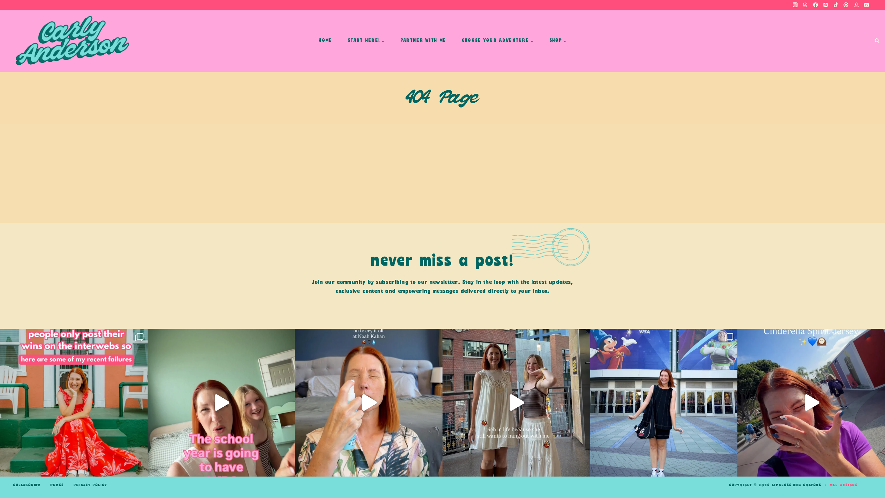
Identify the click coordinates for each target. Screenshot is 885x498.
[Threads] (805, 5)
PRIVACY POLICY (90, 485)
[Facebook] (815, 5)
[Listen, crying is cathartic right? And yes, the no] (368, 403)
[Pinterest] (825, 5)
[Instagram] (795, 5)
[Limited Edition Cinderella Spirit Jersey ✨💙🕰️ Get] (811, 403)
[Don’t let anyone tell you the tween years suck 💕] (516, 403)
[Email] (866, 5)
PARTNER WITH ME (423, 40)
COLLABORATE (27, 485)
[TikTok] (836, 5)
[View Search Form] (877, 41)
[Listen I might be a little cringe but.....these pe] (221, 403)
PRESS (57, 485)
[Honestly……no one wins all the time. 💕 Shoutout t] (74, 403)
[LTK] (846, 5)
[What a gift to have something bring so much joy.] (664, 403)
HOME (325, 40)
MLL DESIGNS (843, 485)
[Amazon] (856, 5)
